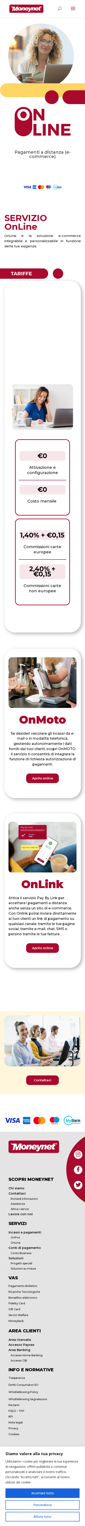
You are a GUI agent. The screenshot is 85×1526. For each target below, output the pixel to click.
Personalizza (42, 1505)
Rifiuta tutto (42, 1516)
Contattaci (42, 1080)
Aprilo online (42, 778)
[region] (42, 1486)
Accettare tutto (42, 1493)
